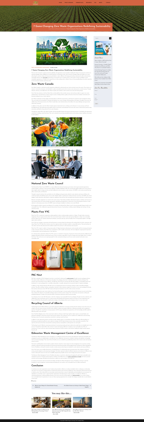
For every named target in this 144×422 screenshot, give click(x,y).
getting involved (76, 375)
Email (96, 99)
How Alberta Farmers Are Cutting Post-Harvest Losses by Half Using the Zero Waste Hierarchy (61, 411)
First (96, 94)
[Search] (110, 38)
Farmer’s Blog (79, 2)
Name (96, 90)
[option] (41, 405)
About (100, 2)
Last (96, 98)
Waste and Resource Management (41, 67)
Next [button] (91, 395)
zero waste (45, 77)
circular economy (70, 278)
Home (60, 2)
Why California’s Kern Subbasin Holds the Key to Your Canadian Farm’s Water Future (103, 79)
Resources (89, 2)
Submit (96, 103)
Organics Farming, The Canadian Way (75, 420)
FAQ (95, 2)
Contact (108, 2)
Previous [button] (89, 395)
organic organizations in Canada (74, 356)
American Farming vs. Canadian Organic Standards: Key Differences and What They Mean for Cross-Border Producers (103, 66)
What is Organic (69, 2)
